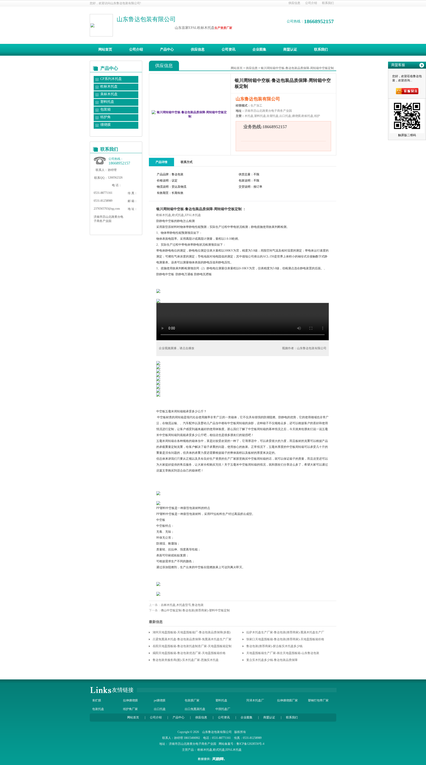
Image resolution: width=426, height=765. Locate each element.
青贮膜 (96, 700)
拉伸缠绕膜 (130, 700)
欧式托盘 (178, 215)
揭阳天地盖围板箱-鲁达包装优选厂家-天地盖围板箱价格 (189, 653)
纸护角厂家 (130, 709)
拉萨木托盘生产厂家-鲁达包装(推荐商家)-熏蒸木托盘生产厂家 (285, 633)
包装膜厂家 (192, 700)
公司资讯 (228, 49)
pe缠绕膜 (159, 700)
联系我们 (328, 3)
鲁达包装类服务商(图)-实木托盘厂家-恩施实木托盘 (186, 660)
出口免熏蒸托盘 (195, 709)
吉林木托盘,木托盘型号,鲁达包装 (182, 605)
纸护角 (105, 117)
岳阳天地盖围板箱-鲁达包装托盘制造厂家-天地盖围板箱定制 (192, 646)
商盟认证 (290, 49)
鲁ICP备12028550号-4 (250, 744)
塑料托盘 (107, 102)
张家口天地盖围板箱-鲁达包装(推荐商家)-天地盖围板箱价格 (285, 639)
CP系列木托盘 (111, 79)
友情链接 (123, 690)
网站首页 (105, 49)
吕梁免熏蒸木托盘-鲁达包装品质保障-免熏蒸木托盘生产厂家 (192, 639)
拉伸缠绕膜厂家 (287, 700)
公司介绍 (311, 3)
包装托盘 (98, 709)
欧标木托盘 (109, 86)
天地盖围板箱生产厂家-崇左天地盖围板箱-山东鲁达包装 (282, 653)
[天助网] (213, 758)
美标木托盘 (109, 94)
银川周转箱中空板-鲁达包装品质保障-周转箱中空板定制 (297, 68)
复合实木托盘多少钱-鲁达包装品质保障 (272, 660)
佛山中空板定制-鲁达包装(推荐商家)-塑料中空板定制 (195, 610)
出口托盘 (160, 709)
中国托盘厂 (222, 709)
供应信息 (294, 3)
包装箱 (105, 109)
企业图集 (259, 49)
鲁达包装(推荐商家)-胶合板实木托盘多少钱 (274, 646)
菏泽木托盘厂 (255, 700)
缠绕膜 (105, 125)
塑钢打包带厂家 (318, 700)
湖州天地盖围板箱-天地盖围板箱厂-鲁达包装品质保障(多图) (192, 632)
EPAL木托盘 (193, 215)
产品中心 (167, 49)
